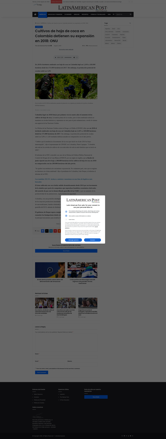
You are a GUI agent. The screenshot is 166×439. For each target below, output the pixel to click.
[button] (83, 219)
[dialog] (83, 219)
